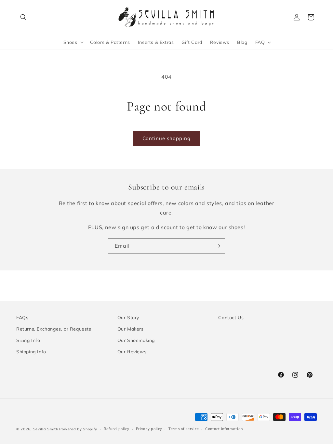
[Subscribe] (217, 246)
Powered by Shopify (78, 429)
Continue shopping (166, 138)
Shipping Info (31, 352)
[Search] (23, 17)
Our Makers (130, 329)
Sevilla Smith (45, 429)
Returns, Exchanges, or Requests (53, 329)
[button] (73, 42)
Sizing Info (28, 340)
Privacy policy (149, 428)
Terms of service (183, 428)
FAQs (22, 317)
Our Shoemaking (136, 340)
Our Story (128, 317)
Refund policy (116, 428)
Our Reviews (132, 352)
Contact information (224, 428)
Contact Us (231, 317)
